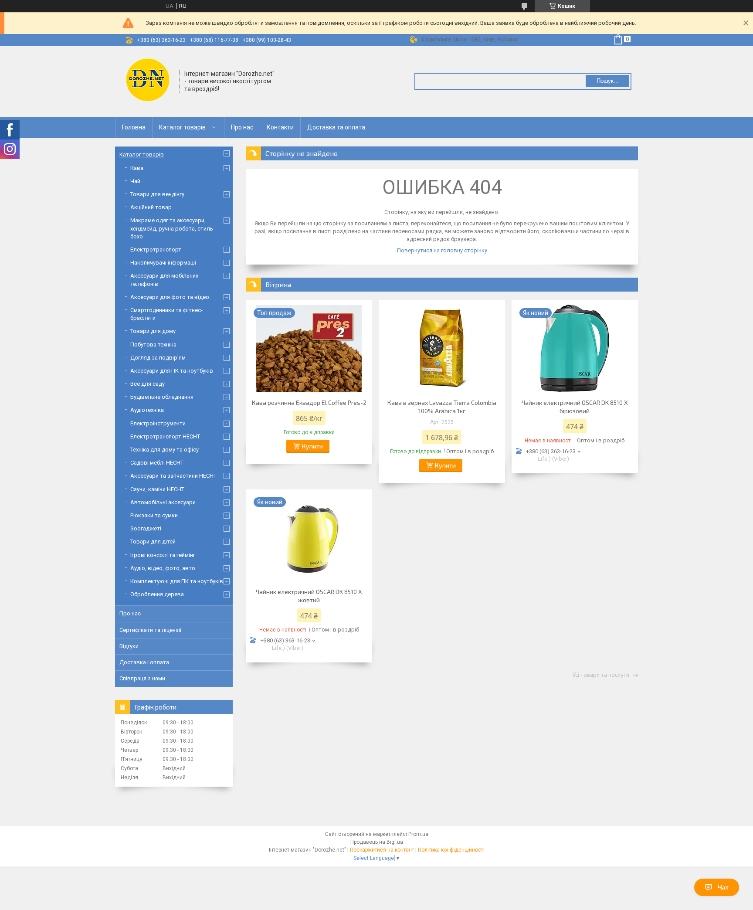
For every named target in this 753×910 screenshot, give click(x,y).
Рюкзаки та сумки (154, 515)
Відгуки (129, 646)
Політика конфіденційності (451, 850)
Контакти (280, 127)
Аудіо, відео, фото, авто (162, 568)
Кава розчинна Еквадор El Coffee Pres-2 (309, 402)
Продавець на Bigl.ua (376, 842)
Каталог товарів (182, 127)
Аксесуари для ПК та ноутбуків (171, 370)
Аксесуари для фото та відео (169, 297)
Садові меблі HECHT (156, 462)
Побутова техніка (153, 344)
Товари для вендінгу (157, 194)
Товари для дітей (153, 541)
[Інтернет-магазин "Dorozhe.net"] (148, 80)
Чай (135, 181)
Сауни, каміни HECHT (157, 489)
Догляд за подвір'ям (158, 357)
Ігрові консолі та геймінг (162, 555)
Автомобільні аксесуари (163, 502)
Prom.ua (418, 834)
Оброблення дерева (157, 594)
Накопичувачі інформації (163, 262)
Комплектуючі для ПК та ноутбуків (176, 581)
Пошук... (608, 81)
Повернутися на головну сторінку (442, 250)
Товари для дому (153, 331)
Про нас (242, 127)
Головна (134, 127)
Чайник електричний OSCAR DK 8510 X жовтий (309, 596)
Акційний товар (151, 207)
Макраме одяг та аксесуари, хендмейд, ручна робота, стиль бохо (171, 228)
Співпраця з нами (142, 678)
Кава (136, 168)
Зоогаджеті (145, 528)
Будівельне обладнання (161, 397)
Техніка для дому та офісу (164, 449)
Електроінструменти (158, 423)
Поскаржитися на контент (382, 850)
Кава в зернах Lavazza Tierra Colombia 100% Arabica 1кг (441, 406)
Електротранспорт (155, 249)
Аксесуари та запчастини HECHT (173, 475)
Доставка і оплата (144, 662)
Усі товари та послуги (601, 675)
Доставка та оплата (336, 127)
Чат (723, 887)
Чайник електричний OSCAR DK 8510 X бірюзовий (575, 406)
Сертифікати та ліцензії (150, 630)
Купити (312, 446)
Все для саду (147, 383)
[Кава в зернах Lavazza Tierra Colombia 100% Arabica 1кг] (442, 348)
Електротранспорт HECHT (165, 436)
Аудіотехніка (147, 410)
